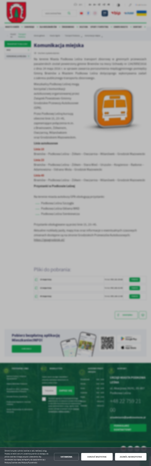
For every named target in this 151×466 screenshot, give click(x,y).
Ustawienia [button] (66, 456)
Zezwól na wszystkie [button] (131, 456)
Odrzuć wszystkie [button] (97, 456)
